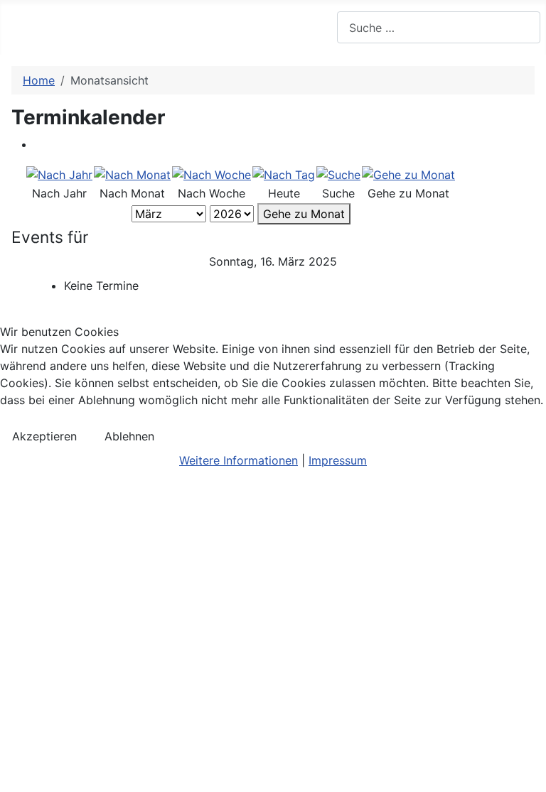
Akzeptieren (44, 436)
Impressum (338, 460)
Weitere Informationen (238, 460)
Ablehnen (129, 436)
